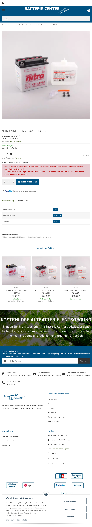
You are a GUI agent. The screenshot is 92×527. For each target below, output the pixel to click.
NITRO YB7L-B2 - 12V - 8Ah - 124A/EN (76, 291)
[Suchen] (87, 18)
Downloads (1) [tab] (24, 200)
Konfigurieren (70, 509)
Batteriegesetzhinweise (56, 417)
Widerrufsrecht (53, 421)
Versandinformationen (10, 441)
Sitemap (51, 408)
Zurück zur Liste (7, 25)
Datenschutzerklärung (38, 354)
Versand (18, 158)
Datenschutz (22, 520)
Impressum (10, 520)
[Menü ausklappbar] (3, 10)
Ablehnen (70, 516)
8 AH (56, 209)
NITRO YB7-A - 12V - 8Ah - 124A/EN (16, 291)
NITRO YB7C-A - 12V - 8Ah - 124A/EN (46, 291)
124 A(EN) (57, 215)
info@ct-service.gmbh (61, 449)
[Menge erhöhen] (13, 182)
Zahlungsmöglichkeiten (10, 436)
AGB (49, 404)
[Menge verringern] (4, 182)
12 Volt (56, 221)
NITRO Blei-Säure (16, 141)
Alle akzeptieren (70, 501)
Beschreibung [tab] (8, 200)
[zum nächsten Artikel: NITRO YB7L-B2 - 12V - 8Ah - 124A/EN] (86, 25)
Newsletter (6, 445)
